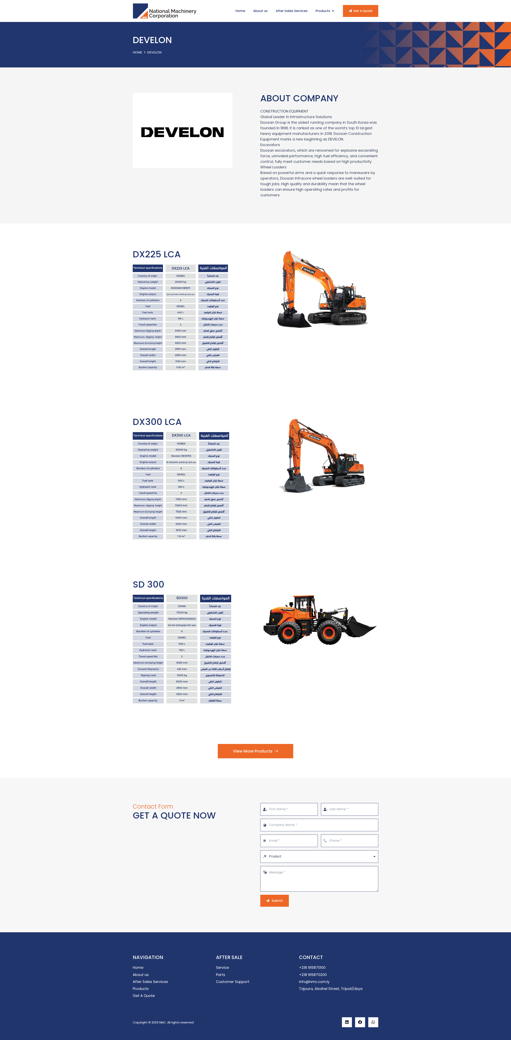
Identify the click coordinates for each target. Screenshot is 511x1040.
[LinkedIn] (347, 1022)
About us (141, 974)
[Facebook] (360, 1022)
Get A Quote (144, 995)
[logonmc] (165, 11)
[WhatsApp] (373, 1022)
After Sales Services (150, 981)
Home (138, 967)
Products (141, 988)
